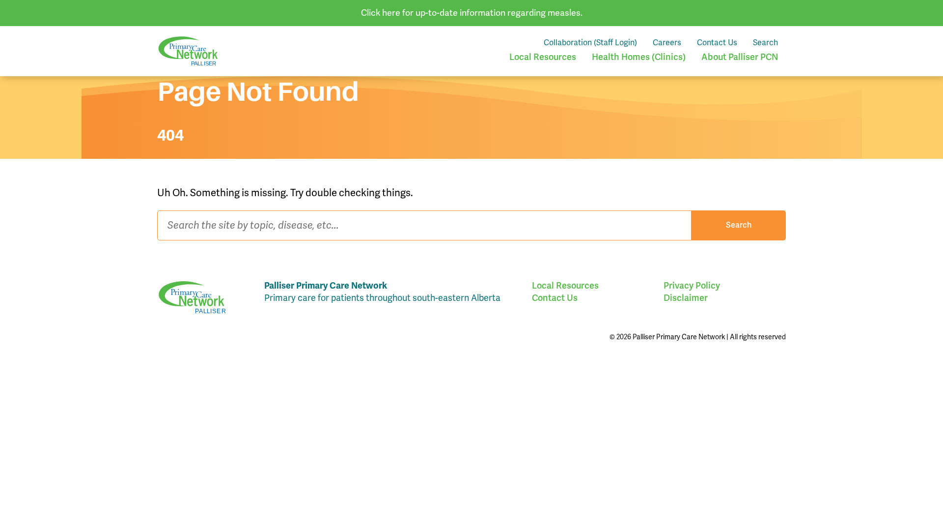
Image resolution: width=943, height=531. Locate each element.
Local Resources (542, 57)
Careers (667, 43)
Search (765, 43)
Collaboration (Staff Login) (590, 43)
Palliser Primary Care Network (188, 51)
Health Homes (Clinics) (639, 57)
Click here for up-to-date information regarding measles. (471, 12)
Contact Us (717, 43)
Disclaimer (686, 298)
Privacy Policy (692, 285)
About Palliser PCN (739, 57)
